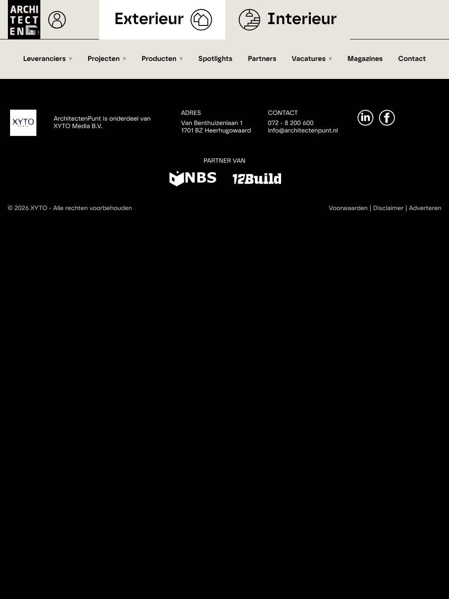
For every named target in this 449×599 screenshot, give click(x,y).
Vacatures (308, 59)
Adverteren (425, 208)
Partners (262, 59)
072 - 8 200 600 (291, 123)
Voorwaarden (348, 208)
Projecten (104, 59)
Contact (412, 59)
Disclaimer (388, 208)
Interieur (302, 19)
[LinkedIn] (365, 118)
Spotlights (215, 59)
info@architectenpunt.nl (303, 131)
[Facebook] (387, 118)
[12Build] (256, 180)
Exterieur (149, 19)
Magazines (365, 59)
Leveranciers (44, 59)
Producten (159, 59)
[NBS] (192, 180)
